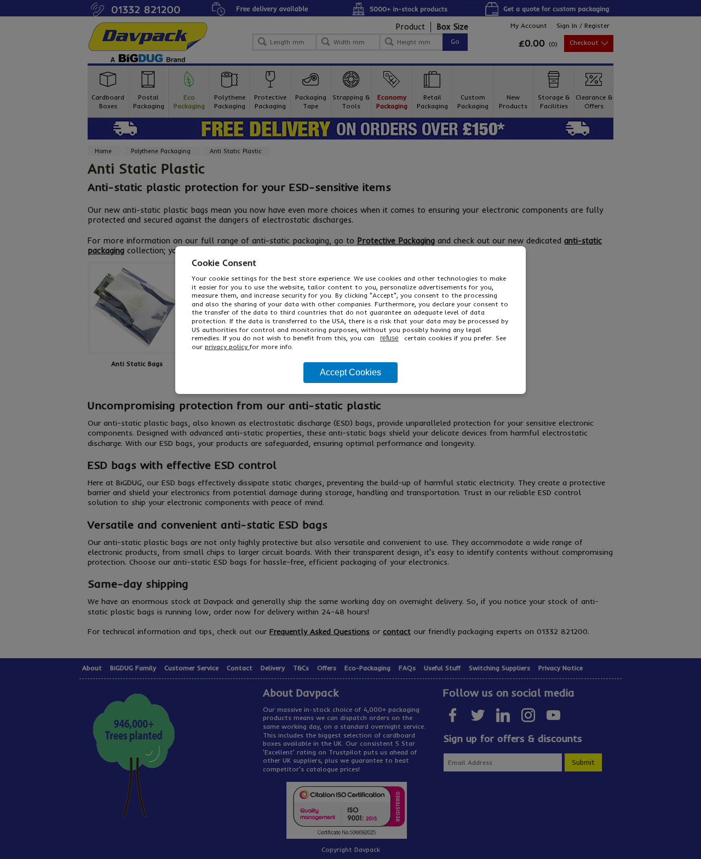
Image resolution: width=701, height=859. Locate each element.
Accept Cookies (350, 372)
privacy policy (227, 347)
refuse (389, 338)
